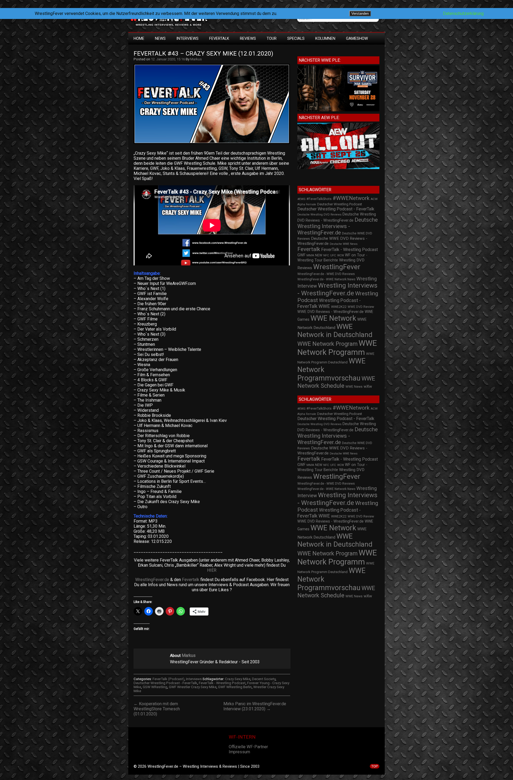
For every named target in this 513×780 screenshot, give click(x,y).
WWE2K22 (339, 307)
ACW (374, 199)
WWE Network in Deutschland (334, 331)
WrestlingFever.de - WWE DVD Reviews (326, 274)
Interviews (187, 38)
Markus (196, 59)
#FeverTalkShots (319, 199)
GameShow (357, 38)
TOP (374, 766)
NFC (326, 255)
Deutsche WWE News (343, 244)
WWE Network (333, 318)
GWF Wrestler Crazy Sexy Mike (192, 687)
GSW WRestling (155, 687)
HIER (211, 570)
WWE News (354, 387)
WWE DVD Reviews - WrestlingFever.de (330, 311)
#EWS (301, 199)
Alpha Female (306, 204)
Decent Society (263, 679)
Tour (272, 38)
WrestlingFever (336, 266)
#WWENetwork (351, 198)
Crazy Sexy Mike (237, 679)
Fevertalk (190, 579)
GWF (301, 255)
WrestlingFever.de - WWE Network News (326, 279)
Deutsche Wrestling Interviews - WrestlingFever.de (337, 226)
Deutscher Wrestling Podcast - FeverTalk (165, 683)
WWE (324, 306)
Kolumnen (325, 38)
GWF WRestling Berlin (235, 687)
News (160, 38)
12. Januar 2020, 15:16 (168, 59)
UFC (333, 255)
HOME (139, 38)
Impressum (239, 751)
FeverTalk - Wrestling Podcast (222, 683)
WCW (340, 255)
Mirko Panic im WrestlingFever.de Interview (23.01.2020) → (254, 706)
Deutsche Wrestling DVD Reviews (319, 214)
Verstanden (360, 13)
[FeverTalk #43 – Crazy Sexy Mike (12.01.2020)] (214, 143)
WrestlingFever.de (152, 579)
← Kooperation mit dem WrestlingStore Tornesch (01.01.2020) (157, 708)
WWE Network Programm (337, 348)
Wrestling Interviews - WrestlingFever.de (337, 289)
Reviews (248, 38)
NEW (318, 255)
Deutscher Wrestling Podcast (339, 204)
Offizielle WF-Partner (248, 746)
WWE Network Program (327, 343)
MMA (310, 255)
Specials (296, 38)
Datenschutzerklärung (463, 13)
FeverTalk (219, 38)
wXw (368, 386)
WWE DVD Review (361, 307)
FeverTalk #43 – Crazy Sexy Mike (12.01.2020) (203, 53)
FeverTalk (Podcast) (168, 679)
